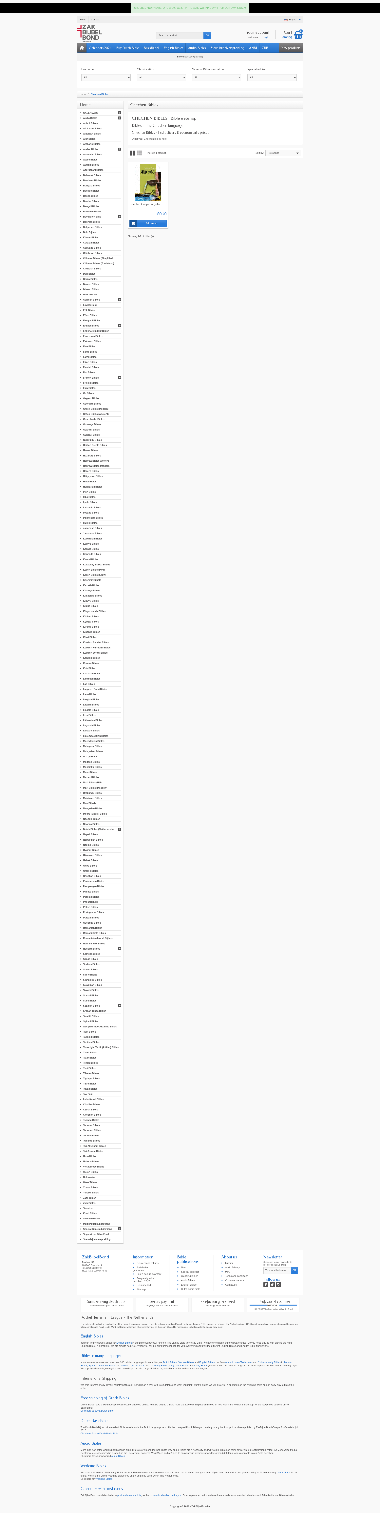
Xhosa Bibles (90, 1187)
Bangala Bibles (91, 185)
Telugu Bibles (90, 1062)
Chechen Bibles (92, 1114)
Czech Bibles (90, 1109)
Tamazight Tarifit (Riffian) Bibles (101, 1047)
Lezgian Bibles (91, 699)
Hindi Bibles (90, 481)
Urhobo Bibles (91, 1161)
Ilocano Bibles (91, 512)
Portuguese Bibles (93, 912)
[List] (140, 153)
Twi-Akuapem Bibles (94, 1146)
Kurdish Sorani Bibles (95, 652)
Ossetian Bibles (92, 876)
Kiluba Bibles (90, 606)
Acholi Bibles (90, 123)
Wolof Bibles (90, 1182)
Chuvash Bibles (92, 268)
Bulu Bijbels (90, 232)
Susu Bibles (90, 1000)
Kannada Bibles (92, 554)
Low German (90, 305)
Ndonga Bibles (91, 824)
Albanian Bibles (92, 133)
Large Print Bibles (178, 1365)
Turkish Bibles (91, 1135)
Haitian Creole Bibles (95, 445)
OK (207, 35)
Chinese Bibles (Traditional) (98, 263)
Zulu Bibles (89, 1203)
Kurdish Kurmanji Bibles (97, 647)
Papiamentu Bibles (93, 881)
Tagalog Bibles (91, 1037)
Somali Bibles (91, 995)
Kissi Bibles (90, 637)
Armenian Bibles (92, 154)
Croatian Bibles (92, 673)
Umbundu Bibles (92, 792)
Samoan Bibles (91, 954)
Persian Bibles (91, 896)
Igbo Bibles (89, 497)
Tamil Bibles (90, 1052)
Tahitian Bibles (91, 1042)
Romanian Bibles (92, 928)
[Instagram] (278, 1284)
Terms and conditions (236, 1276)
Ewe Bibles (89, 346)
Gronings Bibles (92, 424)
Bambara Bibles (92, 180)
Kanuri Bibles (90, 559)
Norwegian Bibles (93, 839)
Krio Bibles (89, 668)
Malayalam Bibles (93, 751)
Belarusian (89, 1177)
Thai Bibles (89, 1068)
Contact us (231, 1284)
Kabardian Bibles (93, 538)
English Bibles (173, 48)
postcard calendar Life (129, 1495)
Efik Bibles (89, 310)
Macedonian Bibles (93, 741)
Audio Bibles (197, 48)
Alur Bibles (89, 138)
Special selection (190, 1271)
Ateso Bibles (90, 159)
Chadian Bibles (91, 1104)
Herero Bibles (91, 471)
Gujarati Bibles (91, 434)
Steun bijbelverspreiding (227, 48)
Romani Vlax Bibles (94, 943)
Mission (229, 1263)
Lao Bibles (89, 684)
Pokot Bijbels (90, 902)
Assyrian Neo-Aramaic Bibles (100, 1026)
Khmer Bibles (91, 237)
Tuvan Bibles (90, 1088)
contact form (283, 1472)
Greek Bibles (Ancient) (96, 414)
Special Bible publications (97, 1229)
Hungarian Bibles (93, 486)
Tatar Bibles (90, 1057)
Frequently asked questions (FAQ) (144, 1280)
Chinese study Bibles (269, 1362)
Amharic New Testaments (239, 1362)
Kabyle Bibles (91, 549)
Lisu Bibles (89, 715)
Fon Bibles (89, 372)
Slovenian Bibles (92, 985)
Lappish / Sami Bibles (95, 689)
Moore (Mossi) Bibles (95, 813)
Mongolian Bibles (92, 808)
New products (290, 48)
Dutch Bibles (170, 1362)
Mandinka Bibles (92, 767)
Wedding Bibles (189, 1276)
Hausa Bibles (90, 450)
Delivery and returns (148, 1263)
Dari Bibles (89, 273)
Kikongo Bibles (91, 590)
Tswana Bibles (91, 1120)
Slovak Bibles (91, 990)
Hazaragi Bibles (92, 455)
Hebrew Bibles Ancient (96, 460)
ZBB (265, 48)
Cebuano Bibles (92, 247)
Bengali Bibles (91, 206)
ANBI (253, 48)
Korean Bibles (91, 663)
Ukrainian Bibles (92, 855)
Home (85, 104)
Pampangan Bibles (93, 886)
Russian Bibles (91, 948)
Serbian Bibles (91, 964)
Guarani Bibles (91, 429)
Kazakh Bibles (91, 585)
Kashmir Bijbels (92, 580)
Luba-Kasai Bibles (93, 1099)
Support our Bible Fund (96, 1234)
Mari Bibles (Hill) (92, 782)
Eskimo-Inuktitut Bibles (96, 330)
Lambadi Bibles (92, 678)
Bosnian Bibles (91, 222)
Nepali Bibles (90, 834)
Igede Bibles (90, 502)
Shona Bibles (90, 969)
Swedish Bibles (91, 1218)
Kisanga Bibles (91, 632)
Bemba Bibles (91, 201)
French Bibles (91, 377)
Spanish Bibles (91, 1005)
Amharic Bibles (92, 144)
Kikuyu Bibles (91, 600)
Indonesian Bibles (93, 517)
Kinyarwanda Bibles (94, 611)
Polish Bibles (90, 907)
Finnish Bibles (91, 367)
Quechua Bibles (92, 922)
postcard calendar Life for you (165, 1495)
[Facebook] (265, 1284)
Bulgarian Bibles (92, 227)
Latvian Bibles (91, 704)
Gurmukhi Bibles (92, 440)
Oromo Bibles (91, 870)
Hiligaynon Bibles (93, 476)
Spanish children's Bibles (102, 1365)
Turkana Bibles (91, 1125)
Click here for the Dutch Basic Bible (99, 1433)
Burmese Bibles (92, 211)
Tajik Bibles (89, 1031)
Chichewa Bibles (92, 253)
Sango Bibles (90, 959)
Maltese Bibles (91, 761)
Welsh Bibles (90, 1171)
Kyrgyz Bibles (91, 621)
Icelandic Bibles (92, 507)
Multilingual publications (96, 1223)
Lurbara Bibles (91, 730)
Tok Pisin (88, 1094)
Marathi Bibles (91, 777)
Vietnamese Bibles (93, 1166)
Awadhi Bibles (91, 164)
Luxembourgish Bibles (95, 735)
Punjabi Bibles (91, 917)
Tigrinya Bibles (91, 1078)
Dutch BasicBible (94, 1420)
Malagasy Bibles (92, 746)
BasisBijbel (151, 48)
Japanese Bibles (92, 528)
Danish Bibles (91, 284)
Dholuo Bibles (91, 289)
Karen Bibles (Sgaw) (94, 575)
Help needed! (144, 1285)
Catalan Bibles (91, 242)
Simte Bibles (90, 974)
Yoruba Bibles (91, 1192)
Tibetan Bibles (91, 1073)
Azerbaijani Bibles (93, 170)
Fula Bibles (89, 388)
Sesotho (87, 1208)
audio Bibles (118, 1456)
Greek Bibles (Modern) (95, 408)
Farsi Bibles (90, 356)
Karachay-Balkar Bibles (96, 564)
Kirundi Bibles (91, 626)
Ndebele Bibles (91, 818)
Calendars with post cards (102, 1488)
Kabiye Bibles (91, 543)
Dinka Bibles (90, 294)
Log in (266, 37)
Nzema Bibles (91, 844)
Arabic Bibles (90, 149)
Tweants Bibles (91, 1140)
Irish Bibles (89, 492)
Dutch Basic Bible (190, 1289)
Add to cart (151, 223)
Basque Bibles (91, 190)
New (183, 1267)
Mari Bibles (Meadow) (95, 787)
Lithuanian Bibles (93, 720)
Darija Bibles (90, 279)
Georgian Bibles (92, 403)
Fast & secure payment (149, 1274)
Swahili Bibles (91, 1016)
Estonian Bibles (92, 341)
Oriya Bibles (90, 865)
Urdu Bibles (89, 1156)
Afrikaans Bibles (92, 128)
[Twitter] (272, 1284)
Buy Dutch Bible (127, 48)
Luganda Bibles (92, 725)
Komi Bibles (90, 1213)
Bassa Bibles (90, 196)
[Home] (81, 48)
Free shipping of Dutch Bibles (105, 1398)
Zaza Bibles (89, 1197)
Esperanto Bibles (93, 336)
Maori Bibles (90, 772)
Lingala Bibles (91, 709)
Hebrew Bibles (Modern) (96, 466)
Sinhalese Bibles (92, 979)
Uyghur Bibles (91, 850)
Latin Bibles (89, 694)
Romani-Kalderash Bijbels (98, 938)
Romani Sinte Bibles (94, 933)
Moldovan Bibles (92, 798)
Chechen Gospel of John (144, 204)
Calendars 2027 (100, 48)
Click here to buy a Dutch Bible (97, 1410)
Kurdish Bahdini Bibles (96, 642)
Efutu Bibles (90, 315)
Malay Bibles (90, 756)
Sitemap (141, 1289)
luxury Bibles (200, 1365)
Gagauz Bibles (91, 398)
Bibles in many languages (101, 1356)
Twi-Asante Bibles (93, 1151)
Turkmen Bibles (92, 1130)
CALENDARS (90, 113)
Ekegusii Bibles (92, 320)
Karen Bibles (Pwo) (94, 569)
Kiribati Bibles (91, 616)
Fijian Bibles (90, 362)
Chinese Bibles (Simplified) (98, 258)
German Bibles (91, 299)
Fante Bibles (90, 351)
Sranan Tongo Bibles (94, 1011)
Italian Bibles (90, 523)
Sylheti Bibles (91, 1021)
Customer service (234, 1280)
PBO (227, 1271)
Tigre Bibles (90, 1083)
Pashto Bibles (91, 891)
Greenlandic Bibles (93, 419)
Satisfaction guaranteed (141, 1268)
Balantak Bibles (92, 175)
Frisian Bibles (91, 382)
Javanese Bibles (92, 533)
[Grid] (132, 153)
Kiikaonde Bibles (92, 595)
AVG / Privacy (232, 1267)
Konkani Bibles (91, 658)
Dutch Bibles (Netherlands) (98, 829)
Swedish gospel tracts (132, 1365)
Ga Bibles (88, 393)
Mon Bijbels (89, 803)
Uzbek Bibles (90, 860)
